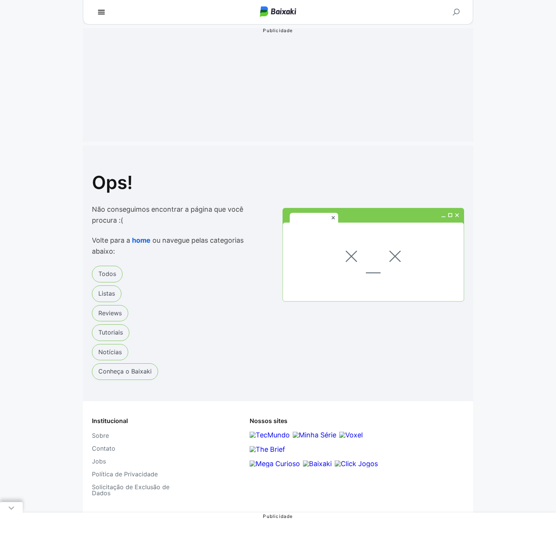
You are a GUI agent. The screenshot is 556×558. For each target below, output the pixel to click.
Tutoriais (110, 332)
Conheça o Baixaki (125, 371)
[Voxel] (351, 435)
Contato (103, 448)
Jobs (99, 461)
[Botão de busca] (456, 12)
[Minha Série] (314, 435)
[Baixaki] (317, 464)
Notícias (110, 352)
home (141, 240)
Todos (107, 273)
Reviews (110, 313)
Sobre (100, 435)
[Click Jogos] (356, 464)
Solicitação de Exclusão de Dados (130, 490)
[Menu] (101, 12)
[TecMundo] (270, 435)
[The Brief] (267, 449)
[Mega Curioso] (275, 464)
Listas (106, 293)
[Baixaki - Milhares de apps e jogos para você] (278, 12)
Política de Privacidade (125, 474)
